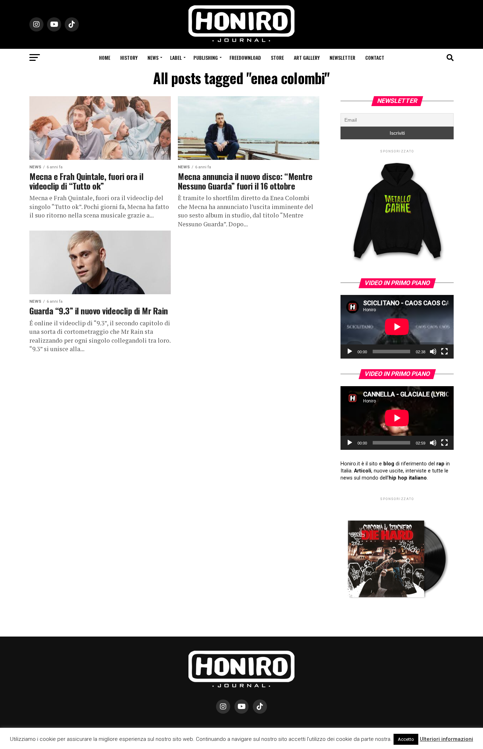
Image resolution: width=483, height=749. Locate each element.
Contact (374, 57)
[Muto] (433, 351)
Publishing (205, 57)
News (152, 57)
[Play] (349, 351)
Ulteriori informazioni (446, 739)
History (129, 57)
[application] (397, 327)
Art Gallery (307, 57)
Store (277, 57)
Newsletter (342, 57)
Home (104, 57)
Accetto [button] (406, 739)
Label (176, 57)
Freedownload (245, 57)
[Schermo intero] (444, 351)
